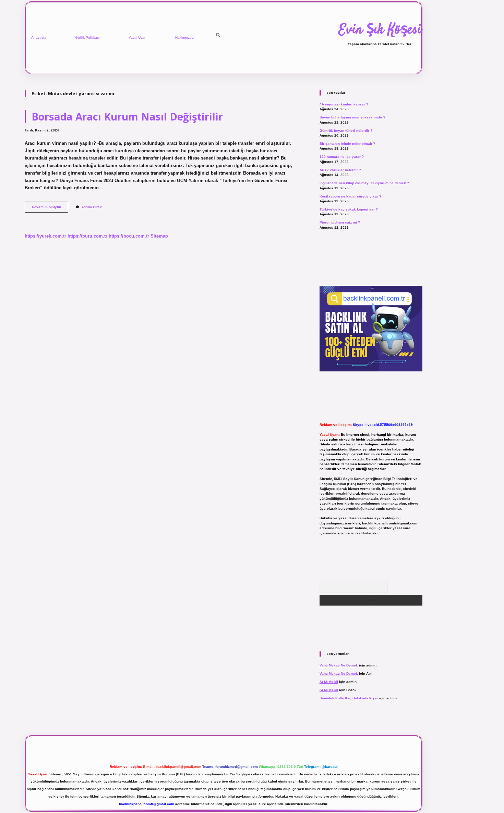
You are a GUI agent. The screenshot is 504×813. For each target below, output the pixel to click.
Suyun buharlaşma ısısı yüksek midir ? (352, 117)
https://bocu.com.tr (129, 236)
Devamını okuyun (50, 209)
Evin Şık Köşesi (380, 30)
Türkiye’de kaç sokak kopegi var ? (349, 209)
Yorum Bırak (91, 207)
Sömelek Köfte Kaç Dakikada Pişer (349, 698)
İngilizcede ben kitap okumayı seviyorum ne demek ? (364, 183)
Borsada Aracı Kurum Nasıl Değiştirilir (127, 117)
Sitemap (159, 236)
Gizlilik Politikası (87, 37)
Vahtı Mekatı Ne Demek (339, 665)
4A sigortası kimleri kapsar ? (344, 104)
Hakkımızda (184, 37)
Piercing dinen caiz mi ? (340, 222)
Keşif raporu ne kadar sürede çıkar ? (350, 196)
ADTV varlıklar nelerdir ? (340, 170)
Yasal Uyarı (137, 37)
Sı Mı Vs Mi (329, 682)
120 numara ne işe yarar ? (342, 156)
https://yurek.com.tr (45, 236)
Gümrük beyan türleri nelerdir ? (346, 130)
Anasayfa (38, 37)
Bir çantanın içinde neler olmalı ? (347, 143)
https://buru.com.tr (87, 236)
